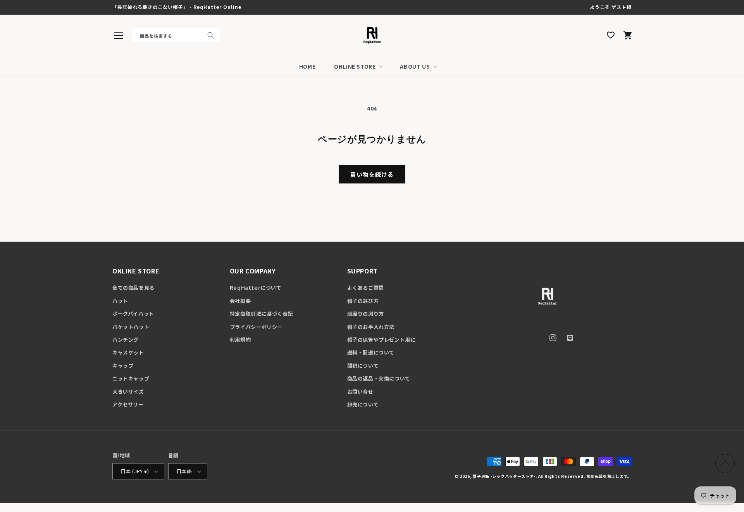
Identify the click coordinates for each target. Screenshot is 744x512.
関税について (363, 365)
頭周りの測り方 (365, 313)
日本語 (184, 471)
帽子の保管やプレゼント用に (381, 339)
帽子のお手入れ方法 (370, 326)
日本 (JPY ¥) (135, 471)
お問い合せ (360, 391)
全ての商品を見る (133, 287)
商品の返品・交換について (378, 378)
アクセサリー (128, 404)
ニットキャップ (130, 378)
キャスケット (128, 352)
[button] (118, 35)
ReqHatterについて (256, 287)
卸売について (363, 404)
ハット (120, 300)
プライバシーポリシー (256, 326)
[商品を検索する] (210, 35)
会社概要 (240, 300)
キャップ (122, 365)
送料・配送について (370, 352)
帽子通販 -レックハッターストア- (504, 476)
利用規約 (240, 339)
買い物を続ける (372, 174)
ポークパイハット (133, 313)
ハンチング (125, 339)
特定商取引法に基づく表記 (261, 313)
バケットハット (130, 326)
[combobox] (176, 35)
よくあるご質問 (365, 287)
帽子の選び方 (363, 300)
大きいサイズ (128, 391)
